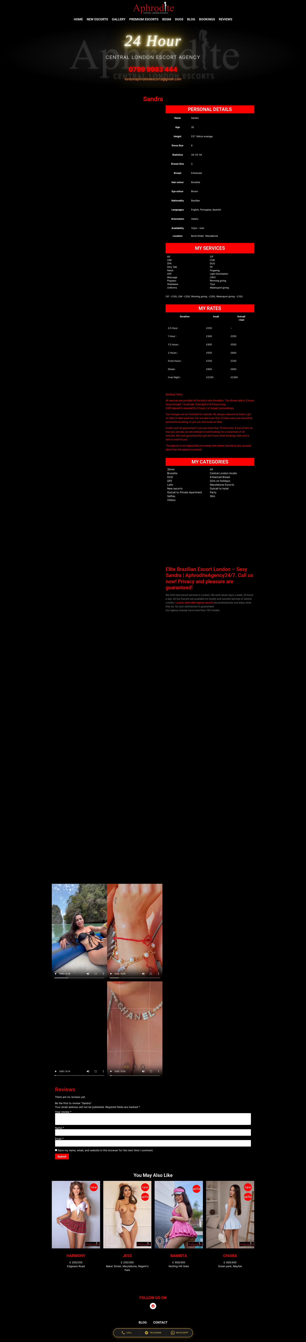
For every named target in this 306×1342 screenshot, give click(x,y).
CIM (169, 260)
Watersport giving (219, 287)
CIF (211, 256)
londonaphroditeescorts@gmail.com (153, 79)
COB (212, 260)
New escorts (174, 488)
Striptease (172, 284)
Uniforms (172, 287)
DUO (212, 263)
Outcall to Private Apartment (184, 492)
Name (59, 1127)
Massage (172, 277)
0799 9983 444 (153, 69)
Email (59, 1138)
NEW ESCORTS (97, 19)
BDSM (166, 19)
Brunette (172, 473)
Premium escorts (143, 19)
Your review (63, 1111)
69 (168, 256)
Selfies (171, 496)
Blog (191, 19)
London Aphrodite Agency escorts (194, 602)
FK (211, 267)
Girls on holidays (220, 480)
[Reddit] (153, 1306)
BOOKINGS (207, 19)
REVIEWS (225, 19)
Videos (171, 500)
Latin (170, 484)
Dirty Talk (172, 267)
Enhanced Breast (220, 477)
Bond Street (197, 236)
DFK (169, 263)
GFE (169, 273)
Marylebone (211, 236)
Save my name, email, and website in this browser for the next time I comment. (105, 1150)
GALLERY (118, 19)
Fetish (170, 270)
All (211, 469)
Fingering (215, 270)
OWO (213, 277)
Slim (212, 496)
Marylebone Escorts (222, 484)
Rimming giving (218, 280)
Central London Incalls (223, 473)
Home (78, 19)
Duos (179, 19)
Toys (212, 284)
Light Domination (219, 273)
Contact (160, 1322)
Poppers (171, 280)
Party (213, 492)
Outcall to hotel (219, 488)
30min (171, 469)
